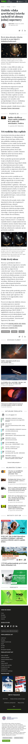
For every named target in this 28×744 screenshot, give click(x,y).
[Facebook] (10, 626)
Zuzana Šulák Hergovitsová (21, 484)
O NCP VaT (3, 638)
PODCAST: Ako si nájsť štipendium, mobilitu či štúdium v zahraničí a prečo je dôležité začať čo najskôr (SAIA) (13, 539)
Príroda (8, 6)
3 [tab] (13, 693)
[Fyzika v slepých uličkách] (7, 684)
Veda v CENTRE (4, 655)
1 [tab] (8, 693)
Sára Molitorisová (19, 502)
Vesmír (14, 6)
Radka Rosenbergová (20, 492)
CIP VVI (2, 647)
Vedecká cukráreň (5, 657)
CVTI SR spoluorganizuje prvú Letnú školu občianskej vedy (14, 564)
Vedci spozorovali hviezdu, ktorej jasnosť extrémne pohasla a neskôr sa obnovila (12, 404)
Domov (2, 6)
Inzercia (3, 619)
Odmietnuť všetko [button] (19, 737)
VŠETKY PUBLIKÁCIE (14, 695)
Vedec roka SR (4, 663)
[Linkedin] (16, 626)
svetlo (21, 331)
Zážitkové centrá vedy (6, 641)
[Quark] (20, 684)
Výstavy (3, 661)
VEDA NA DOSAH (19, 475)
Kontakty (3, 615)
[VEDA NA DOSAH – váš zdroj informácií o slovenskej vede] (6, 1)
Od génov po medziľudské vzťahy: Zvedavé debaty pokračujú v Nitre (15, 472)
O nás (2, 613)
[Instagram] (13, 626)
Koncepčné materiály (6, 649)
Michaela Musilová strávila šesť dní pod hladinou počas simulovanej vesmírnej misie (17, 507)
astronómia (5, 331)
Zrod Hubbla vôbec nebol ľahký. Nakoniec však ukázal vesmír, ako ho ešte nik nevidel (13, 382)
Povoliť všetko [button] (6, 740)
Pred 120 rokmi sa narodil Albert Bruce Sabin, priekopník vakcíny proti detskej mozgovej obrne (17, 489)
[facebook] (22, 31)
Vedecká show (4, 669)
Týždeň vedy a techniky (6, 665)
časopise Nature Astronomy (10, 108)
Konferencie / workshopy (6, 671)
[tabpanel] (7, 684)
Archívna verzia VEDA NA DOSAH (9, 631)
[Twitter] (8, 626)
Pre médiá (3, 617)
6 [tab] (19, 693)
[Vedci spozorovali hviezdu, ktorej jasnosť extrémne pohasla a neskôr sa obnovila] (14, 395)
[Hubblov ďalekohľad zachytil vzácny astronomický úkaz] (14, 352)
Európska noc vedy (5, 667)
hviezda (14, 331)
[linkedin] (25, 31)
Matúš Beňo (11, 23)
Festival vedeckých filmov (7, 659)
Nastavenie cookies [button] (7, 737)
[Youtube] (2, 626)
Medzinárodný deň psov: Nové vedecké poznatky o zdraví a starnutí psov (16, 480)
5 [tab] (17, 693)
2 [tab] (10, 693)
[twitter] (19, 31)
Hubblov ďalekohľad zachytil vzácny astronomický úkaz (10, 361)
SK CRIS (3, 645)
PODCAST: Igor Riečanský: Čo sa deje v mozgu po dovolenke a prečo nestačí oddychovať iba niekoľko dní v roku (17, 498)
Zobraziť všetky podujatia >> (14, 462)
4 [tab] (15, 693)
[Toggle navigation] (26, 1)
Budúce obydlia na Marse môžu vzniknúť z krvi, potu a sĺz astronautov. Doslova (17, 120)
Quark (2, 643)
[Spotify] (5, 626)
